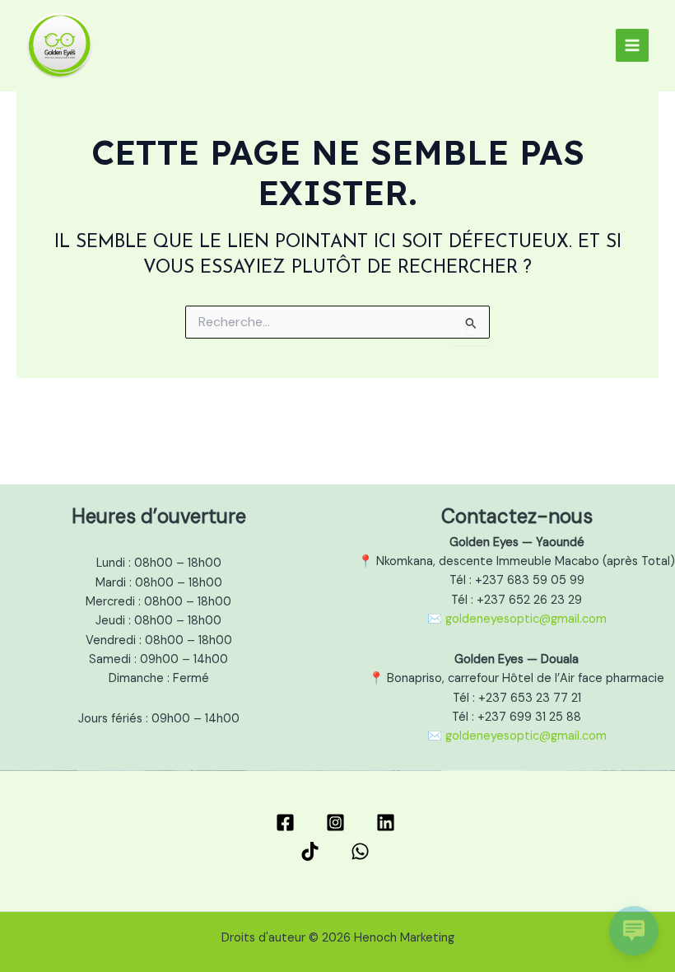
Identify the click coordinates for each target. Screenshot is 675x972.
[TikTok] (312, 851)
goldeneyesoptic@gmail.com (526, 619)
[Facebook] (288, 822)
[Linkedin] (388, 822)
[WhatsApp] (362, 851)
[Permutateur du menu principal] (632, 45)
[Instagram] (338, 822)
